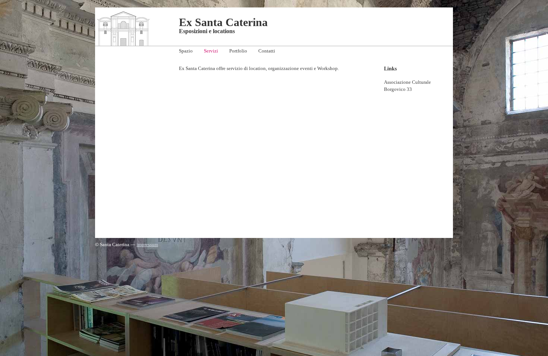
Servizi (211, 51)
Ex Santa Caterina (223, 22)
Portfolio (238, 51)
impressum (147, 244)
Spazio (186, 51)
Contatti (266, 51)
